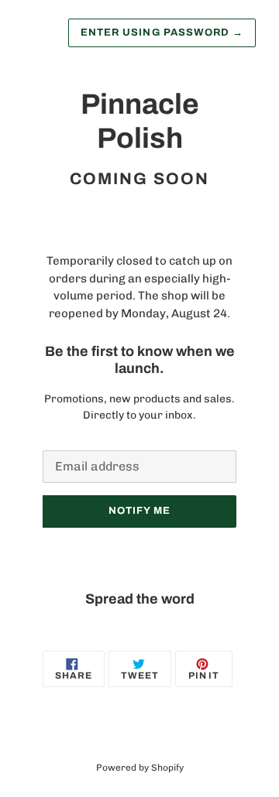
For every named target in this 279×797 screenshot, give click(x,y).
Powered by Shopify (140, 767)
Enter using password (162, 32)
